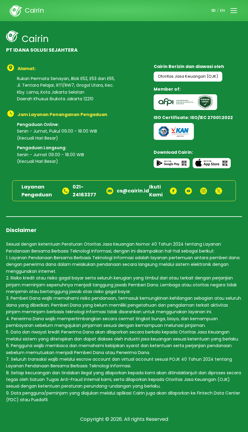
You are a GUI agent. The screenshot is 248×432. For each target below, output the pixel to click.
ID (213, 10)
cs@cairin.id (133, 190)
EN (222, 10)
